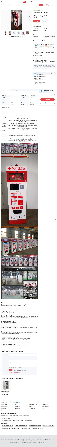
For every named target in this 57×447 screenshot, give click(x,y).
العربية (41, 439)
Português (16, 439)
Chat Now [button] (45, 21)
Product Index (51, 436)
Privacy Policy (45, 442)
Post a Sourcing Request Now (14, 372)
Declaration (40, 442)
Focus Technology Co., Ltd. (21, 442)
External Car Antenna (15, 428)
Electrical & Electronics (7, 8)
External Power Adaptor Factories (21, 425)
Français (20, 439)
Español (12, 439)
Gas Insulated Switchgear (6, 420)
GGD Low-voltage (31, 408)
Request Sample (53, 23)
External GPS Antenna (6, 428)
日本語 (47, 439)
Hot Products (5, 436)
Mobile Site (26, 437)
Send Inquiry (36, 21)
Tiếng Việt (26, 440)
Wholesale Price (33, 436)
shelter (16, 404)
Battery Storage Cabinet (32, 404)
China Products (10, 436)
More (2, 433)
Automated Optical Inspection (38, 428)
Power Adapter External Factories (35, 425)
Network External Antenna (6, 430)
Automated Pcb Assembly (26, 428)
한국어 (44, 439)
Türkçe (23, 440)
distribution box (17, 408)
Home (2, 8)
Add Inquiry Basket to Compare (17, 36)
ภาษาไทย (53, 439)
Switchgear (23, 8)
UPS (43, 408)
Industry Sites (39, 436)
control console (17, 406)
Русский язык (25, 439)
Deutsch (33, 439)
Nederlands (37, 439)
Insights (31, 437)
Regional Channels (45, 436)
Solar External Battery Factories (48, 425)
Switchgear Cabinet (28, 420)
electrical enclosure (4, 406)
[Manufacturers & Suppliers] (28, 2)
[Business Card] (54, 94)
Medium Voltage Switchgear (18, 420)
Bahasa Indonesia (32, 440)
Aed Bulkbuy (15, 430)
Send (11, 370)
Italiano (29, 439)
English (9, 439)
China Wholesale (27, 436)
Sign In (35, 84)
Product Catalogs (17, 402)
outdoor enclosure (45, 406)
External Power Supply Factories (7, 425)
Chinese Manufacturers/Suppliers (19, 436)
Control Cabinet (45, 404)
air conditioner (3, 408)
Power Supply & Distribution (16, 8)
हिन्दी (49, 439)
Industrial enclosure (4, 404)
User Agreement (34, 442)
